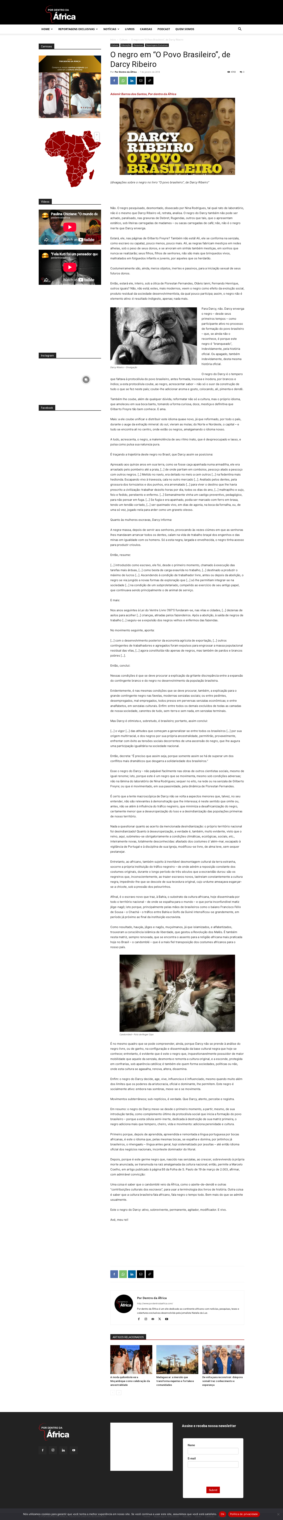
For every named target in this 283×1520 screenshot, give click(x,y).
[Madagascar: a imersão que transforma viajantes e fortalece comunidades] (177, 1359)
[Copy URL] (149, 80)
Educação (125, 45)
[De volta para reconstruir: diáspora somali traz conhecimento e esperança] (223, 1359)
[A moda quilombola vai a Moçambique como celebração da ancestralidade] (131, 1359)
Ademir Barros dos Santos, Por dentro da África (143, 94)
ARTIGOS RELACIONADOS (128, 1337)
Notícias (109, 29)
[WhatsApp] (123, 80)
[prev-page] (112, 1392)
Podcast (163, 29)
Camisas (146, 29)
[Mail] (154, 1319)
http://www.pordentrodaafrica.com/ (155, 1303)
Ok (222, 1514)
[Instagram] (147, 1319)
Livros (130, 29)
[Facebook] (114, 80)
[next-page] (118, 1392)
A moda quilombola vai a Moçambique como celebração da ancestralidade (130, 1381)
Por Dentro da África (126, 71)
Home (45, 29)
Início (113, 39)
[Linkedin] (132, 80)
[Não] (278, 1514)
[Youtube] (168, 1319)
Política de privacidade (244, 1514)
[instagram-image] (54, 378)
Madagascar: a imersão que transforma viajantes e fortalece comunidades (175, 1381)
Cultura (123, 39)
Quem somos (184, 29)
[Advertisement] (177, 195)
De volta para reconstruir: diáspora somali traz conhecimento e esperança (222, 1381)
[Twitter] (161, 1319)
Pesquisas (138, 45)
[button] (239, 29)
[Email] (141, 80)
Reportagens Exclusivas (76, 29)
